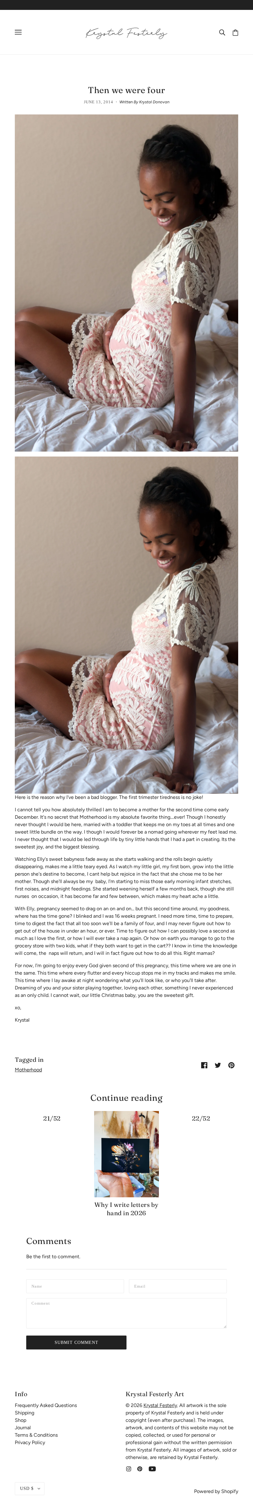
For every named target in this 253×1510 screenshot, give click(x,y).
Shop (20, 1420)
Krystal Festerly (160, 1405)
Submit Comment (76, 1342)
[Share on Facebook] (204, 1065)
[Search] (222, 32)
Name (37, 1285)
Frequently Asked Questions (46, 1405)
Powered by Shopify (216, 1491)
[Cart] (235, 32)
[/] (126, 32)
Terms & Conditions (36, 1435)
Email (141, 1285)
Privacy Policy (30, 1442)
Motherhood (28, 1070)
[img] (128, 1468)
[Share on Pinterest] (231, 1065)
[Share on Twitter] (218, 1065)
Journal (23, 1428)
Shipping (24, 1413)
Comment (42, 1304)
